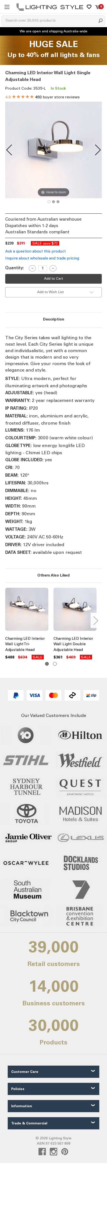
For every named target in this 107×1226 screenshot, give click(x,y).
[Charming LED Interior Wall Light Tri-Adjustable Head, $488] (26, 610)
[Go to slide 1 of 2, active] (47, 664)
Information (21, 1106)
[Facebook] (42, 1152)
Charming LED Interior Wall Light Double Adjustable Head (73, 644)
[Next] (98, 150)
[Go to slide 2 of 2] (55, 664)
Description (53, 319)
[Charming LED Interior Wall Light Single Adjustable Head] (49, 201)
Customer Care (24, 1072)
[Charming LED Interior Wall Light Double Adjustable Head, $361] (75, 610)
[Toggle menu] (7, 7)
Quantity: (14, 267)
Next (96, 620)
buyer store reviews (42, 97)
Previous (6, 620)
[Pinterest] (65, 1152)
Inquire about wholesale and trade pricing (42, 258)
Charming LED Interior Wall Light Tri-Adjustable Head (25, 644)
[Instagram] (53, 1152)
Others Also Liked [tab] (53, 575)
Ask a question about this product (35, 251)
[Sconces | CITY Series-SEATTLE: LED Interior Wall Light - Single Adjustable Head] (53, 201)
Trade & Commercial (29, 1123)
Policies (17, 1089)
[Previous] (9, 150)
